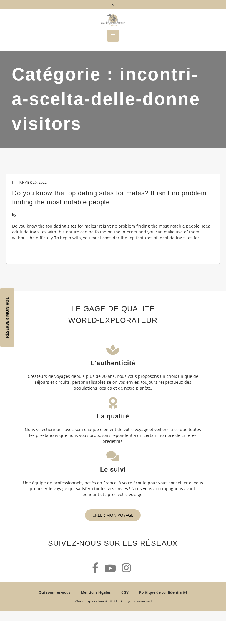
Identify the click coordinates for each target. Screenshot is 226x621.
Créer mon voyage (112, 515)
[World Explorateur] (113, 19)
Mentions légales (96, 592)
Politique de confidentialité (163, 592)
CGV (125, 592)
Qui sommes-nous (54, 592)
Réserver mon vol (7, 317)
